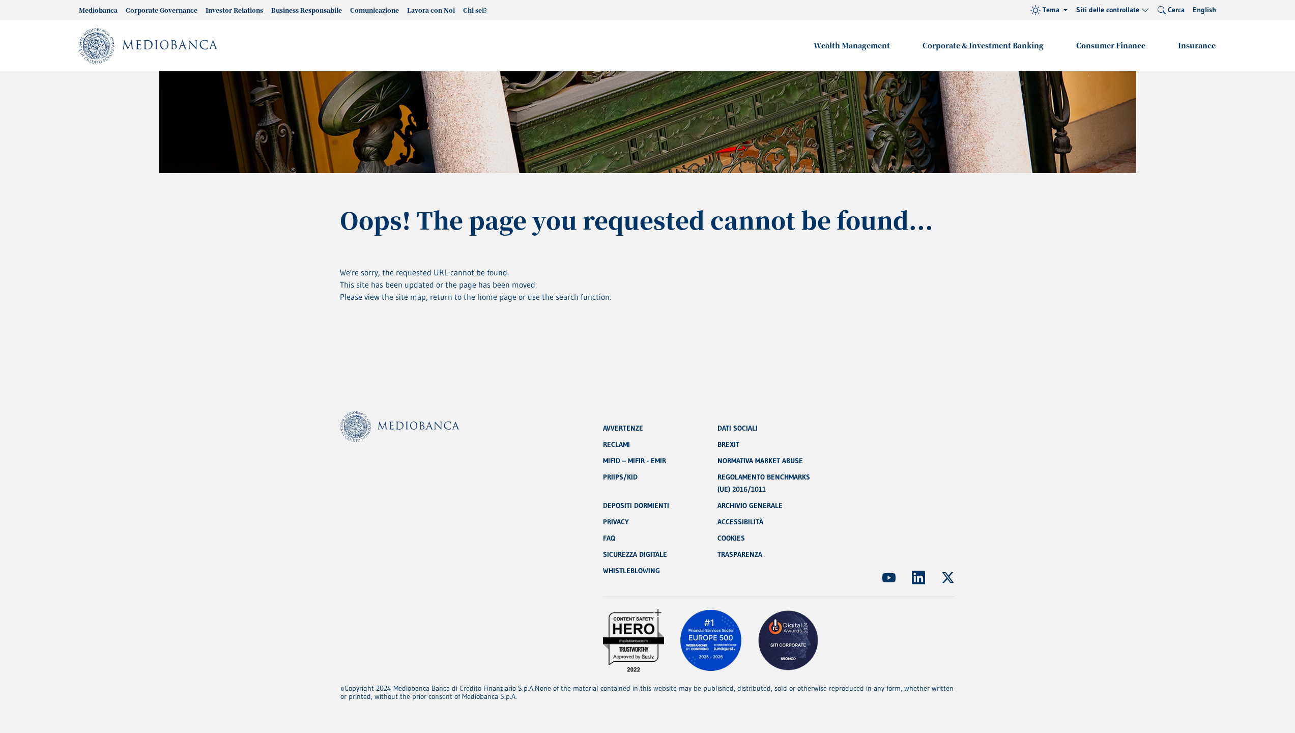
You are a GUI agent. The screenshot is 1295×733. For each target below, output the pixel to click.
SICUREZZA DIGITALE (635, 554)
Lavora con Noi (431, 10)
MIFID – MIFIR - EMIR (634, 460)
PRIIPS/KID (620, 477)
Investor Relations (234, 10)
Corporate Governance (161, 10)
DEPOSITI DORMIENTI (636, 505)
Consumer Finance (1110, 45)
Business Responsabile (306, 10)
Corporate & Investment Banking (983, 45)
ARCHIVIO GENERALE (750, 505)
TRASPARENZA (739, 554)
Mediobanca (98, 10)
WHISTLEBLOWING (631, 570)
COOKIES (731, 538)
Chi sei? (475, 10)
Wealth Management (852, 45)
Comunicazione (374, 10)
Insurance (1197, 45)
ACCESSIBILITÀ (740, 521)
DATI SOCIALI (737, 428)
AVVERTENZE (623, 428)
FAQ (609, 538)
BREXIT (728, 444)
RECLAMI (616, 444)
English (1204, 9)
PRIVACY (616, 521)
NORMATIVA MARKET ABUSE (760, 460)
